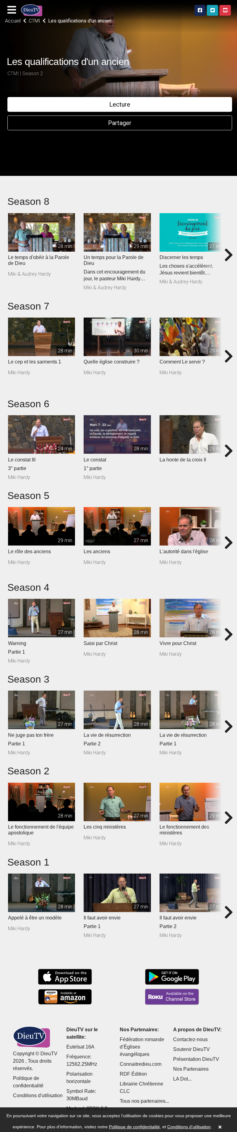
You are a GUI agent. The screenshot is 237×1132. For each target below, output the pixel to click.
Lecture (119, 104)
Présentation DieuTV (196, 1059)
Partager (119, 123)
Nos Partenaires (191, 1069)
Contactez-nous (190, 1039)
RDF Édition (133, 1074)
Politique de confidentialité (134, 1126)
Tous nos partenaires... (144, 1101)
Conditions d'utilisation (38, 1095)
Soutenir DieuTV (191, 1049)
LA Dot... (182, 1078)
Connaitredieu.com (140, 1064)
